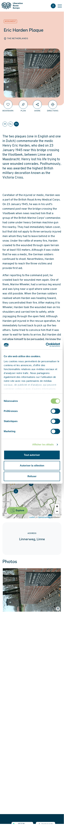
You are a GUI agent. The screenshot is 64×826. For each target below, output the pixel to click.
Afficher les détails (43, 444)
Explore (19, 510)
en (16, 124)
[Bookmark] (8, 104)
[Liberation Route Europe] (12, 5)
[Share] (37, 104)
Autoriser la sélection (32, 465)
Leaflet (32, 517)
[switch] (55, 411)
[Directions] (52, 104)
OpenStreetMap (44, 517)
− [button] (57, 511)
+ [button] (57, 506)
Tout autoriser (32, 455)
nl (10, 124)
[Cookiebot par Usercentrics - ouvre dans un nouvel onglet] (46, 345)
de (5, 124)
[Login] (53, 5)
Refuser (32, 476)
